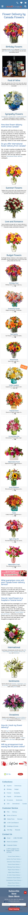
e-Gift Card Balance (13, 822)
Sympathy (17, 793)
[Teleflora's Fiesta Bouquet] (14, 502)
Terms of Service (12, 815)
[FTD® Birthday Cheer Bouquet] (14, 272)
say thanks (5, 685)
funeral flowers (19, 612)
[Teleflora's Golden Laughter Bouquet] (14, 374)
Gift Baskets (17, 796)
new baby (4, 718)
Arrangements (4, 116)
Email (8, 838)
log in (7, 731)
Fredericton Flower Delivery (13, 877)
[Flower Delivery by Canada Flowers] (14, 6)
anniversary (18, 717)
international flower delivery (14, 156)
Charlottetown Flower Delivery (13, 880)
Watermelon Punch (14, 462)
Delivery (14, 812)
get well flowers (5, 614)
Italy (24, 651)
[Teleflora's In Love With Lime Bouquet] (14, 426)
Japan (10, 653)
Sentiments (14, 681)
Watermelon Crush (14, 564)
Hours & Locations (12, 841)
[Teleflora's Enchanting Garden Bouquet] (14, 298)
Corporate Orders (12, 845)
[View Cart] (24, 3)
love (25, 683)
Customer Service (10, 808)
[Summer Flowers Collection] (14, 173)
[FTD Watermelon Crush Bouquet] (14, 554)
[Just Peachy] (14, 324)
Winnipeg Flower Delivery (13, 867)
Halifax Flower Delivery (13, 872)
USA (25, 650)
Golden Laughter (14, 385)
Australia (16, 651)
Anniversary (17, 785)
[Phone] (16, 3)
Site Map (9, 830)
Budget (17, 789)
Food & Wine (14, 80)
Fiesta (14, 513)
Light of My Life (14, 539)
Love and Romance (14, 222)
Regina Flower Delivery (13, 869)
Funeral (9, 793)
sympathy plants (12, 116)
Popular (9, 796)
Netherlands (16, 653)
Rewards (17, 830)
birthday (23, 717)
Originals (12, 49)
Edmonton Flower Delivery (13, 861)
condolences (23, 718)
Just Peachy (14, 334)
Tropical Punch (14, 411)
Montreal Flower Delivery (14, 885)
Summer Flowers (14, 188)
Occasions (14, 715)
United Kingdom (6, 651)
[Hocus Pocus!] (14, 349)
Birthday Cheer (14, 283)
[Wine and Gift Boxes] (14, 66)
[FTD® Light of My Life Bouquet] (14, 528)
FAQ (8, 812)
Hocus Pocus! (14, 359)
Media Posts (11, 819)
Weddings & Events (12, 826)
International (14, 647)
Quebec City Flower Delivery (14, 859)
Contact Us (7, 834)
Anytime (9, 785)
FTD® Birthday (22, 49)
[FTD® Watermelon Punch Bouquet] (14, 451)
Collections (7, 782)
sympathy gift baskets (21, 116)
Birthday (9, 789)
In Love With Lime (14, 436)
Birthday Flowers (14, 47)
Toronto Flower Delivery (13, 856)
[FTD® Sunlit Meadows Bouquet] (14, 477)
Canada (24, 803)
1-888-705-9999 (17, 838)
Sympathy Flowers (14, 114)
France (11, 651)
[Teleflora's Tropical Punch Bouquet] (14, 400)
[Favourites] (20, 3)
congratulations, (20, 683)
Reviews (19, 819)
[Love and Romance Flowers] (14, 207)
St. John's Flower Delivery (13, 875)
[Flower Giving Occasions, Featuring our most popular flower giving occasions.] (14, 700)
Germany (21, 651)
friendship (14, 683)
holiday (8, 718)
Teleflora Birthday (8, 50)
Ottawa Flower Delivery (13, 883)
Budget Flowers (14, 255)
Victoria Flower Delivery (13, 864)
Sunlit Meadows (14, 487)
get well (15, 686)
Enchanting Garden (14, 309)
